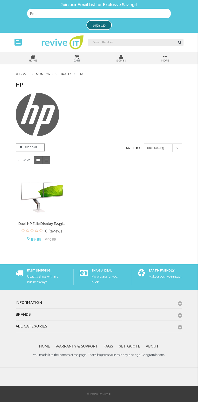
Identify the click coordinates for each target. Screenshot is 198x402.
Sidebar (30, 147)
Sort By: (134, 148)
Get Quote (129, 346)
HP (81, 74)
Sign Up (99, 25)
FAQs (108, 346)
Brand (65, 74)
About (152, 346)
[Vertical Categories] (18, 42)
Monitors (44, 74)
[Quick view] (41, 185)
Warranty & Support (77, 346)
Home (23, 74)
